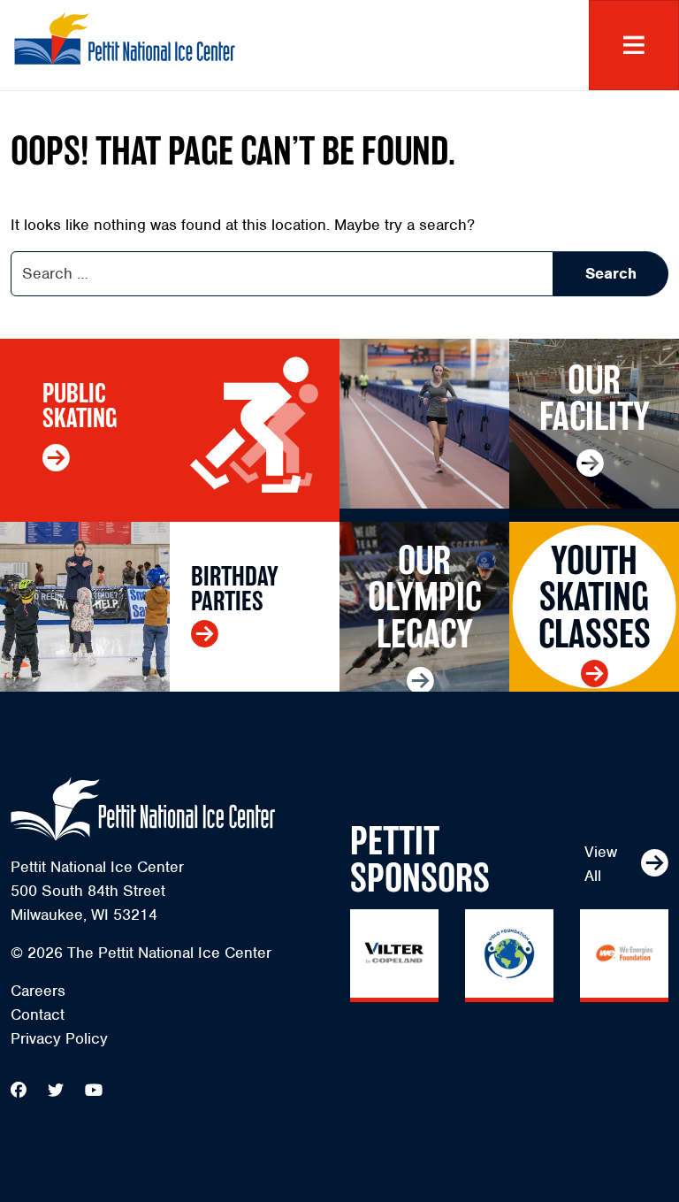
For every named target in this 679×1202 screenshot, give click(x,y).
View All (600, 863)
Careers (38, 990)
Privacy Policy (59, 1038)
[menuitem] (170, 991)
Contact (38, 1014)
